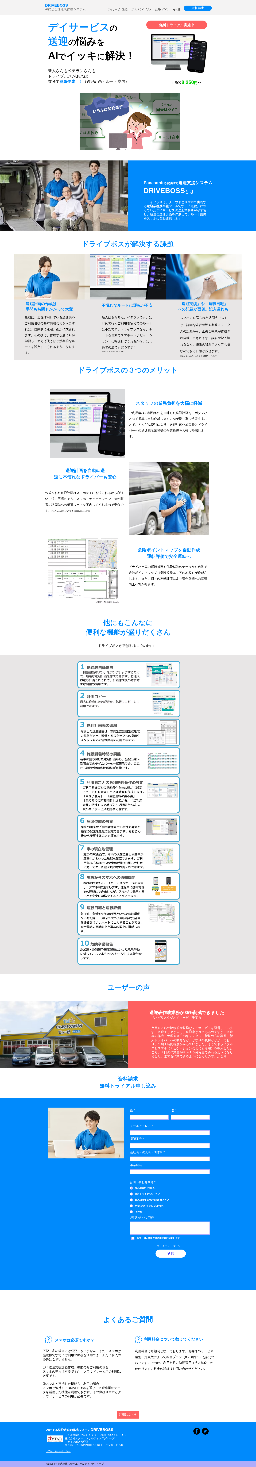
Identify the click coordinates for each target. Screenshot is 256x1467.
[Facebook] (196, 1431)
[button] (128, 1415)
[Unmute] (90, 145)
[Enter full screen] (175, 145)
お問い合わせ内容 (142, 1217)
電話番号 (136, 1138)
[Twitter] (205, 1431)
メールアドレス (140, 1125)
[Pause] (84, 145)
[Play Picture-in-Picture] (169, 145)
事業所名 (136, 1165)
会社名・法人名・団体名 (146, 1152)
